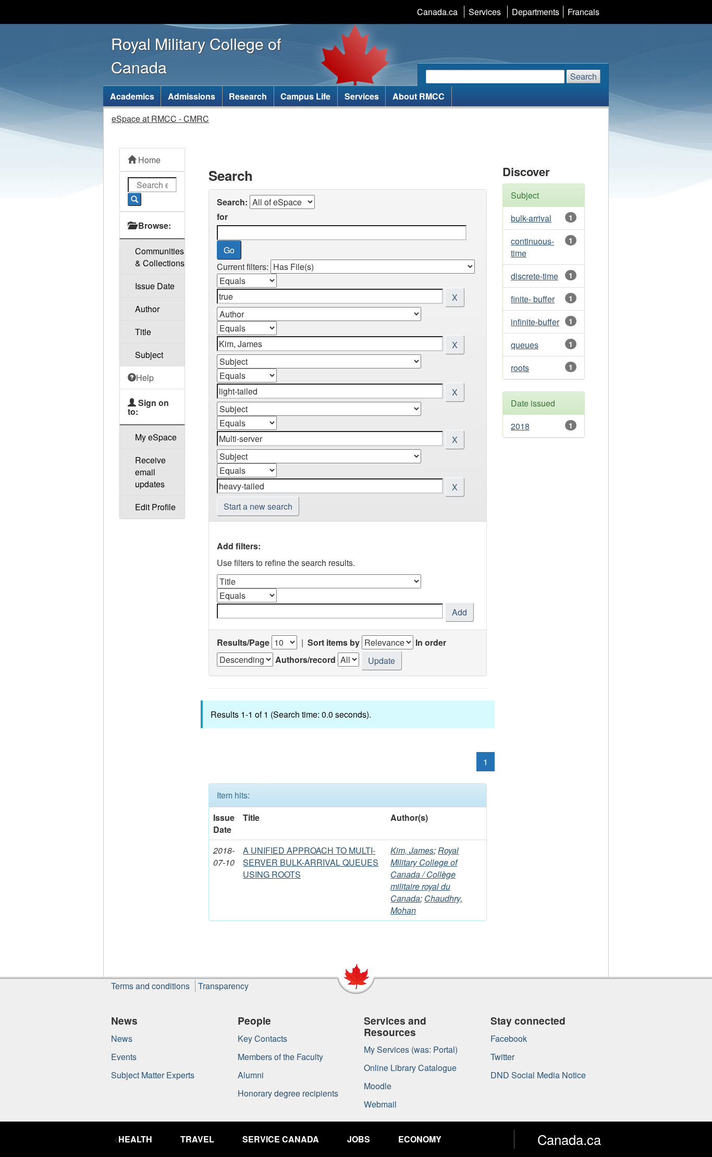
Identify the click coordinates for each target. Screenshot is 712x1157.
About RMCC (418, 96)
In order (430, 642)
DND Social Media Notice (538, 1075)
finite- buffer (533, 299)
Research (248, 96)
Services (485, 12)
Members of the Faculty (280, 1057)
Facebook (508, 1038)
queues (524, 345)
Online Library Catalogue (410, 1068)
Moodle (377, 1086)
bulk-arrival (531, 218)
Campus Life (305, 96)
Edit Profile (155, 507)
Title (143, 332)
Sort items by (334, 642)
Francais (583, 12)
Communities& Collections (160, 257)
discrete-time (534, 276)
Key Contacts (262, 1038)
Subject (149, 355)
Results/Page (243, 642)
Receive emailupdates (150, 472)
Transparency (223, 986)
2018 (520, 426)
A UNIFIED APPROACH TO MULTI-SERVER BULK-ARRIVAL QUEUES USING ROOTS (310, 862)
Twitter (502, 1057)
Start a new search (258, 506)
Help (145, 378)
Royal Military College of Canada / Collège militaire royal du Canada (424, 874)
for (222, 217)
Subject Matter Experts (152, 1075)
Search (583, 76)
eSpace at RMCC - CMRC (160, 119)
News (121, 1038)
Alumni (251, 1075)
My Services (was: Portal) (411, 1049)
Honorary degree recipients (288, 1093)
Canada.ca (437, 12)
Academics (132, 96)
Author (147, 309)
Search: (232, 202)
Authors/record (305, 660)
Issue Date (155, 286)
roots (520, 368)
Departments (535, 12)
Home (148, 160)
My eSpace (156, 437)
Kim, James (412, 850)
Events (124, 1057)
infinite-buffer (535, 322)
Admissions (191, 96)
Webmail (380, 1104)
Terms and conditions (150, 986)
